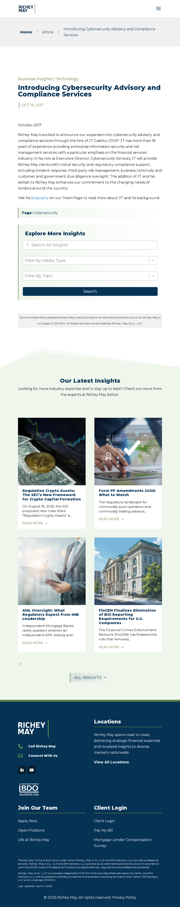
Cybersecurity (45, 213)
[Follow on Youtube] (32, 770)
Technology (67, 79)
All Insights (90, 677)
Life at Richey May (33, 840)
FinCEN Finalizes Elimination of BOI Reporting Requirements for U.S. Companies (127, 616)
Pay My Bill (103, 830)
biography (40, 198)
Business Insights (35, 79)
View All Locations (111, 762)
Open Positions (31, 830)
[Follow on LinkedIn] (22, 770)
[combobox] (90, 260)
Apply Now (27, 821)
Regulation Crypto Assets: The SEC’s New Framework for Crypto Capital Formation (51, 495)
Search (90, 291)
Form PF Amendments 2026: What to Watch (127, 493)
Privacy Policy (124, 897)
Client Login (104, 821)
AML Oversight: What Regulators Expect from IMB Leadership (50, 614)
